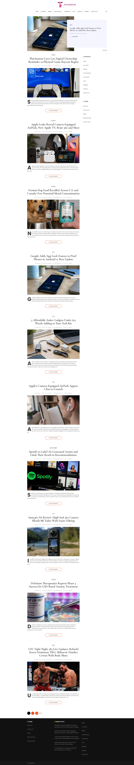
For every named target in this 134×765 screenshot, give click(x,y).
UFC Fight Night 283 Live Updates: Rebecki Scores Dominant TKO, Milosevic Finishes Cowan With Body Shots (53, 652)
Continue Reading (53, 110)
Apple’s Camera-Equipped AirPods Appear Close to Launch (53, 387)
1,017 (37, 713)
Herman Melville (58, 65)
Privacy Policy (87, 122)
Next (40, 713)
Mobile (50, 11)
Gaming (87, 11)
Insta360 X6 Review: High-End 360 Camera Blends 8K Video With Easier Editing (53, 519)
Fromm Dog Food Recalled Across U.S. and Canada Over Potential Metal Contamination (53, 191)
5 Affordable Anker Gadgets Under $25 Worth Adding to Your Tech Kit (85, 29)
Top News (43, 11)
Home (37, 11)
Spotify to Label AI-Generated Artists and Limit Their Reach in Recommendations (53, 453)
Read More (75, 36)
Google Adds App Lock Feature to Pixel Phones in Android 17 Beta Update (53, 257)
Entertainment (53, 447)
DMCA (85, 114)
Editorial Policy (87, 118)
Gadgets (80, 11)
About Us (85, 106)
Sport (53, 645)
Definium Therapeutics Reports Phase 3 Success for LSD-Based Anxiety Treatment (53, 585)
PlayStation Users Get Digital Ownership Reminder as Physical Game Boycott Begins (53, 60)
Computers (67, 11)
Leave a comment (68, 65)
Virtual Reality (58, 11)
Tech (74, 11)
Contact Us (94, 11)
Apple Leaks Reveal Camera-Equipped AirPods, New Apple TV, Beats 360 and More (53, 126)
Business (53, 186)
